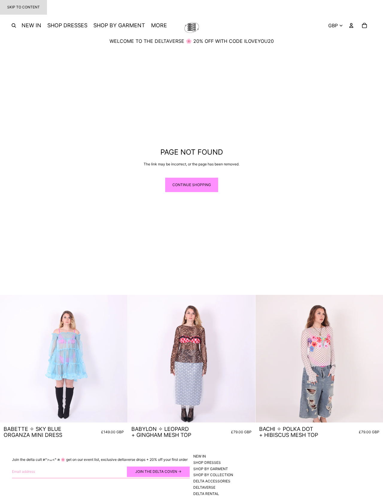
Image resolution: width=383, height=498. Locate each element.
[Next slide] (118, 358)
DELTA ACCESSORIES (211, 481)
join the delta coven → (158, 471)
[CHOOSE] (118, 413)
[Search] (13, 25)
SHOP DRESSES (207, 462)
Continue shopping (191, 184)
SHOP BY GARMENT (210, 468)
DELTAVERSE (204, 487)
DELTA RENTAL (206, 493)
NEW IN (199, 456)
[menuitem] (159, 25)
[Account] (351, 25)
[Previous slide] (9, 358)
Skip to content (23, 7)
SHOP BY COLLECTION (213, 475)
